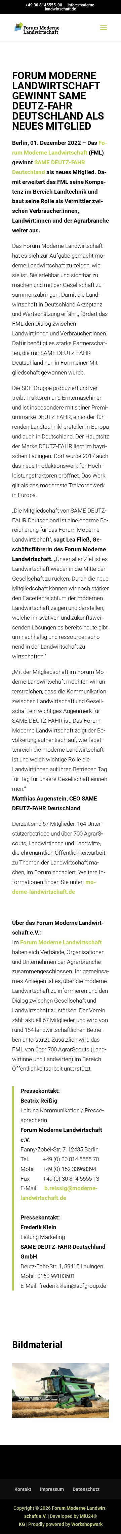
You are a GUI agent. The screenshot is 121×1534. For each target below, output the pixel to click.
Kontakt (22, 1489)
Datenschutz (86, 1489)
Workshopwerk (87, 1524)
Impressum (52, 1489)
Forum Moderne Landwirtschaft (61, 942)
